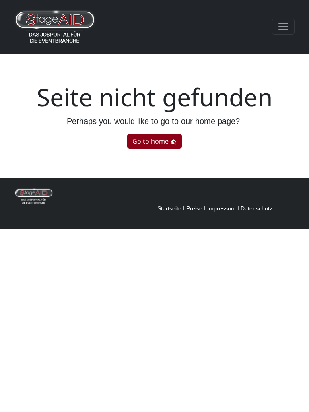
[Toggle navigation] (283, 27)
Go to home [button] (151, 141)
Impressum (221, 208)
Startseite (169, 208)
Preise (194, 208)
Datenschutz (256, 208)
